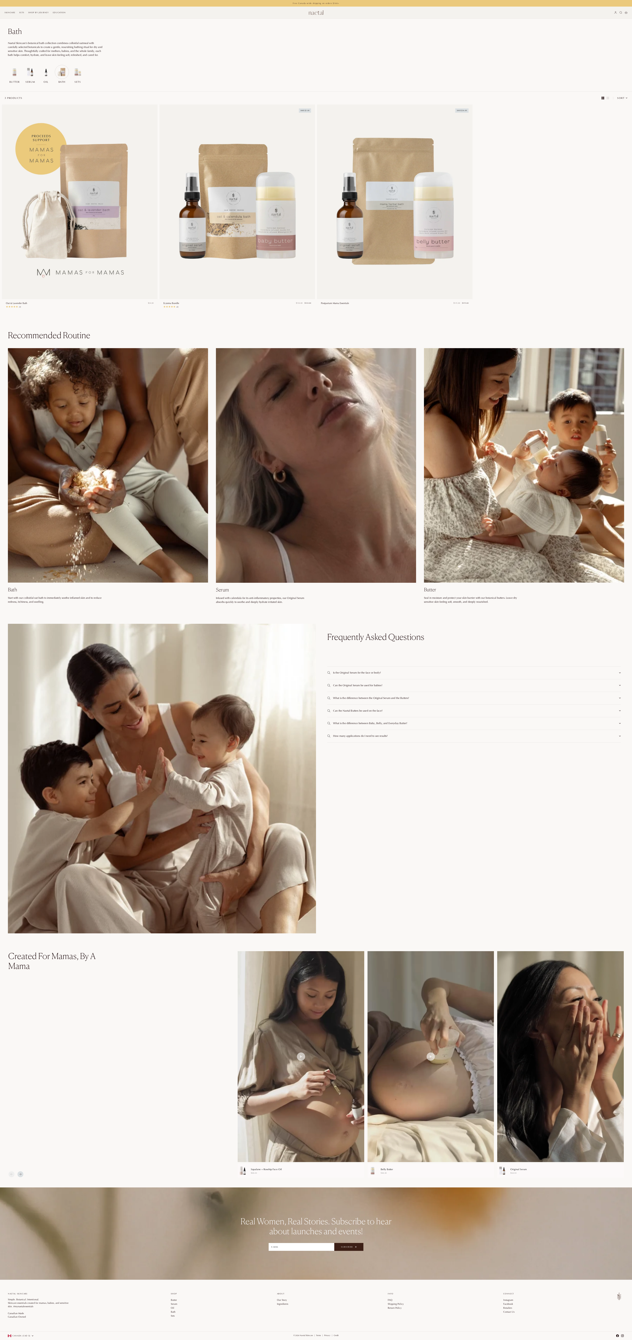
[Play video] (301, 1056)
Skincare (10, 12)
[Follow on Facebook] (617, 1335)
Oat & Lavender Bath (16, 303)
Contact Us (508, 1311)
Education (59, 12)
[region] (431, 1064)
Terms (318, 1335)
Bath (173, 1311)
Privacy (327, 1335)
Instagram (508, 1299)
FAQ (390, 1299)
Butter (174, 1299)
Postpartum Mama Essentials (335, 303)
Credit (336, 1335)
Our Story (282, 1299)
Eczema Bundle (171, 303)
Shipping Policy (396, 1303)
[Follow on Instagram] (622, 1335)
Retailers (507, 1307)
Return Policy (394, 1307)
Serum (174, 1303)
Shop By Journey (38, 12)
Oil (172, 1307)
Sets (21, 12)
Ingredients (282, 1303)
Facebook (508, 1303)
